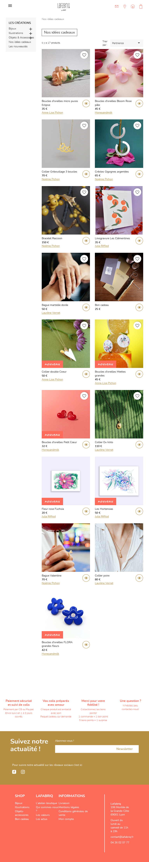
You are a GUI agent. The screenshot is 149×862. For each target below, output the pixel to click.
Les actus (41, 819)
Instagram (23, 772)
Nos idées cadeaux (20, 42)
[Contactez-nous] (116, 6)
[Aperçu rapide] (86, 104)
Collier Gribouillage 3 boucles (59, 171)
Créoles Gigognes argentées (112, 171)
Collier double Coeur (54, 371)
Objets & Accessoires (21, 37)
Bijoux (12, 28)
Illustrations (16, 33)
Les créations (20, 23)
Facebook (14, 772)
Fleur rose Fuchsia (53, 509)
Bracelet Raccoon (52, 238)
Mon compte (66, 819)
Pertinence (126, 43)
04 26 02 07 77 (120, 842)
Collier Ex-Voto (104, 442)
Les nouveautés (18, 46)
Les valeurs (43, 815)
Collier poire (102, 575)
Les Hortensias (104, 509)
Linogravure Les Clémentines (112, 238)
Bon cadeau (102, 305)
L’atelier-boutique (46, 803)
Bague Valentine (51, 575)
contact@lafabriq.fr (122, 837)
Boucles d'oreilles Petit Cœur (59, 442)
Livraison (64, 803)
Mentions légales (69, 807)
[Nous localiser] (124, 9)
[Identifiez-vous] (132, 9)
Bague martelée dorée (55, 305)
